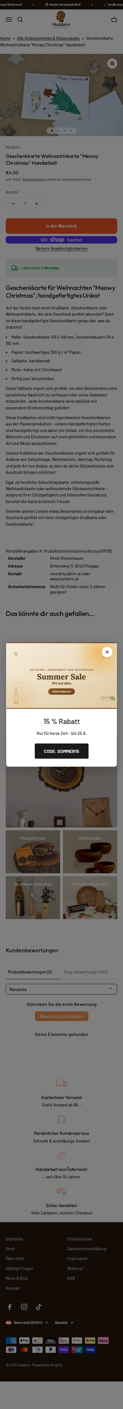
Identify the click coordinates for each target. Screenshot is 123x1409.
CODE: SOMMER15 (61, 750)
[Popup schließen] (107, 652)
